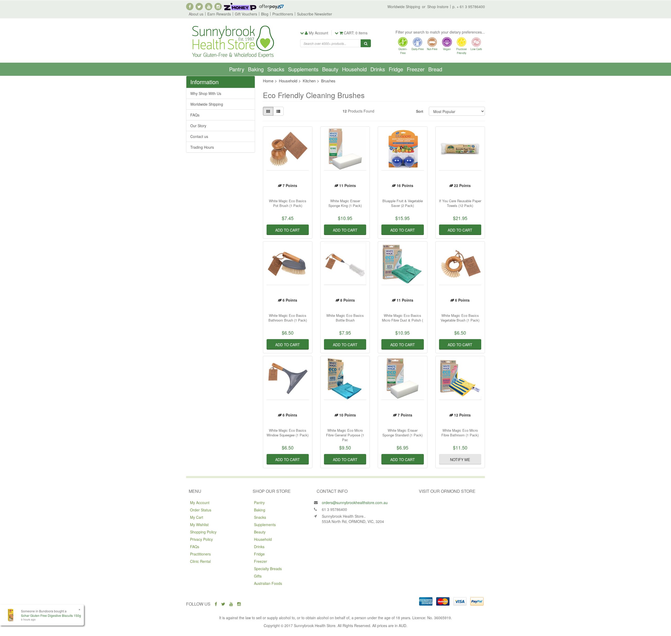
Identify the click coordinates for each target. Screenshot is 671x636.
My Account (199, 502)
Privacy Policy (201, 539)
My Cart (196, 517)
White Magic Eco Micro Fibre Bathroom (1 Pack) (460, 432)
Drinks (377, 69)
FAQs (194, 114)
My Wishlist (199, 524)
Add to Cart (287, 230)
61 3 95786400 (334, 509)
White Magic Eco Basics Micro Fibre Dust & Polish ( (402, 318)
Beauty (330, 69)
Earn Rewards (219, 14)
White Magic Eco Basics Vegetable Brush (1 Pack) (460, 318)
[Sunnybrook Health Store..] (232, 41)
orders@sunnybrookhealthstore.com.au (355, 502)
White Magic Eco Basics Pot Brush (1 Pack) (287, 203)
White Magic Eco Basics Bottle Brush (345, 318)
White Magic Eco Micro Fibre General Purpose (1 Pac (345, 435)
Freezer (416, 69)
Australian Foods (268, 583)
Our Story (198, 125)
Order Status (200, 509)
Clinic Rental (200, 561)
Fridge (396, 69)
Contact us (199, 136)
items (355, 32)
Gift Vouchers (246, 14)
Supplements (303, 69)
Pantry (236, 69)
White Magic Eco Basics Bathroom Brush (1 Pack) (287, 318)
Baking (256, 69)
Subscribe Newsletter (314, 14)
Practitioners (282, 14)
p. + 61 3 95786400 (468, 6)
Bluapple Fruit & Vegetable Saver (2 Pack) (402, 203)
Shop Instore (437, 6)
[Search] (366, 43)
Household (354, 69)
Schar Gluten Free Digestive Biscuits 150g (51, 615)
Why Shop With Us (205, 93)
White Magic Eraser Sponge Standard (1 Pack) (402, 432)
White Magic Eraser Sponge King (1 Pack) (345, 203)
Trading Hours (202, 147)
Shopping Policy (203, 532)
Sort (419, 111)
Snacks (275, 69)
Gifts (258, 576)
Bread (435, 69)
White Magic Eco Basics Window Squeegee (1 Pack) (288, 432)
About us (196, 14)
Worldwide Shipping (403, 6)
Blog (264, 14)
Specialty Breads (268, 568)
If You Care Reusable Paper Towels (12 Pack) (460, 203)
